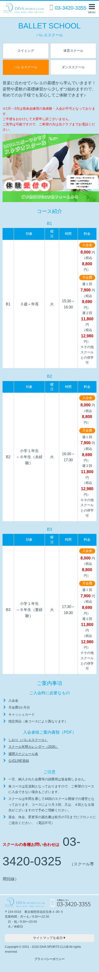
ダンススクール (73, 67)
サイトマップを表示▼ (49, 938)
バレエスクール (25, 67)
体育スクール (73, 51)
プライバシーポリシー (49, 959)
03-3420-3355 (70, 8)
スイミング (26, 51)
